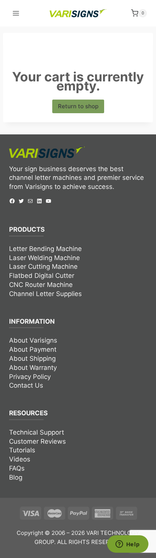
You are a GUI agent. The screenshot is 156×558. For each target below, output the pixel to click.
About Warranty (33, 367)
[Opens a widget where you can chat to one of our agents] (127, 544)
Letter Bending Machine (45, 249)
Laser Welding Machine (44, 258)
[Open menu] (16, 13)
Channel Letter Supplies (45, 294)
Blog (15, 477)
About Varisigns (33, 340)
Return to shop (78, 106)
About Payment (32, 349)
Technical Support (36, 432)
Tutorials (22, 450)
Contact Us (26, 385)
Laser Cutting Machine (43, 266)
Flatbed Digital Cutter (41, 275)
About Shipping (32, 358)
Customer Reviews (37, 441)
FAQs (17, 468)
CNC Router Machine (41, 284)
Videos (19, 459)
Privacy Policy (30, 376)
